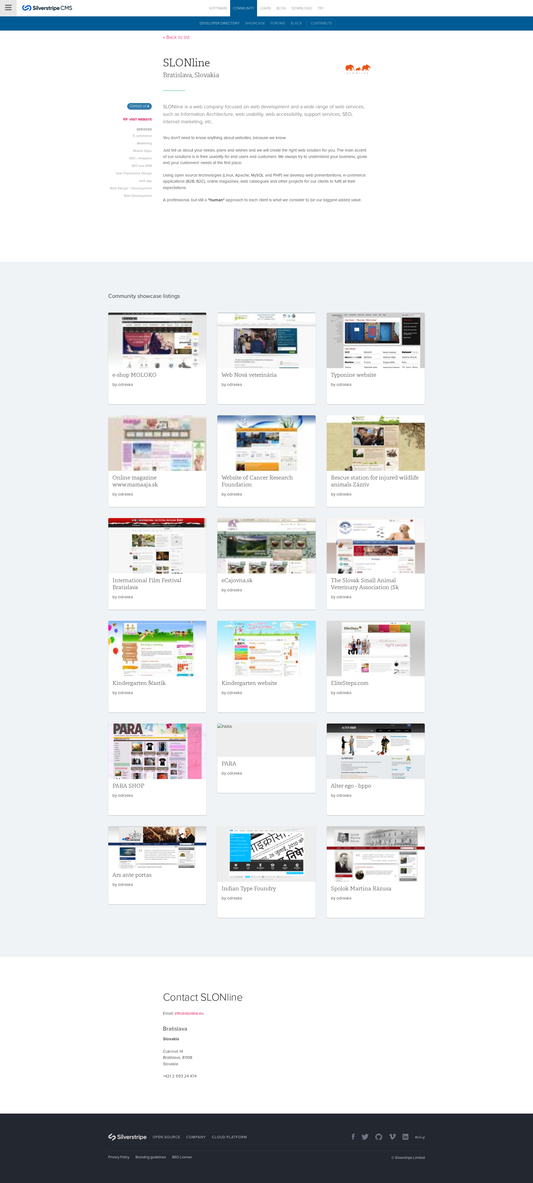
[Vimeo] (389, 1137)
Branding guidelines (150, 1157)
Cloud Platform (229, 1137)
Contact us (138, 106)
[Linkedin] (402, 1137)
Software (218, 8)
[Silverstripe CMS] (47, 8)
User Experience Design (134, 173)
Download (301, 8)
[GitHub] (376, 1137)
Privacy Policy (118, 1157)
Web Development (138, 196)
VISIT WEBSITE (140, 119)
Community (243, 8)
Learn (265, 8)
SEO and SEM (142, 166)
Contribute (321, 23)
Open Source (166, 1137)
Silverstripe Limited (410, 1158)
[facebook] (350, 1137)
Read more (157, 358)
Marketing (144, 143)
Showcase (255, 23)
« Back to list (176, 37)
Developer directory (220, 23)
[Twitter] (362, 1137)
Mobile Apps (142, 151)
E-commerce (142, 136)
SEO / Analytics (140, 158)
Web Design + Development (131, 188)
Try (321, 8)
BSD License (182, 1157)
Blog (281, 8)
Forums (277, 23)
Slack (296, 23)
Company (196, 1137)
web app (145, 181)
